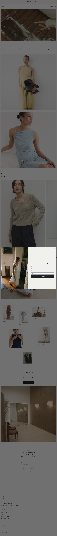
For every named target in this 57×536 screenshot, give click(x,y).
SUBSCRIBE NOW (42, 276)
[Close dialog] (55, 248)
